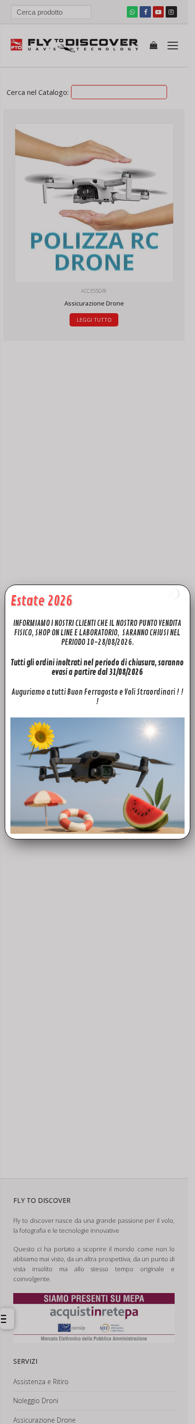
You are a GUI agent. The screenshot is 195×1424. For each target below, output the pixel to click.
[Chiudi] (172, 594)
